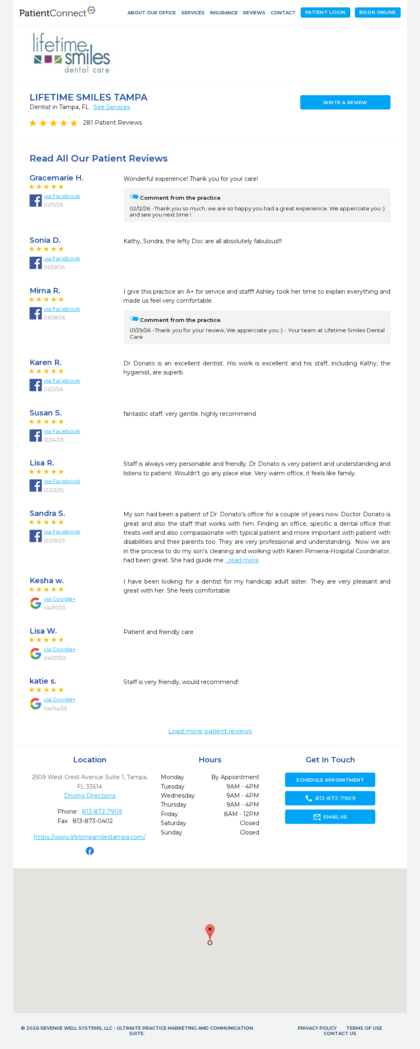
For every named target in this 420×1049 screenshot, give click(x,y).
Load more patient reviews (210, 731)
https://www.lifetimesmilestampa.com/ (90, 837)
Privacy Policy (317, 1028)
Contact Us (340, 1033)
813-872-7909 (102, 811)
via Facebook (62, 196)
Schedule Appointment (330, 780)
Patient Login (325, 12)
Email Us (330, 817)
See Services (112, 107)
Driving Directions (89, 795)
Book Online (377, 12)
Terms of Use (364, 1028)
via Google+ (59, 598)
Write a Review (345, 102)
